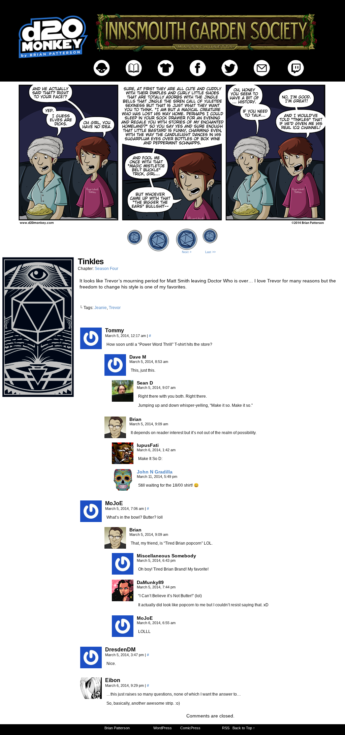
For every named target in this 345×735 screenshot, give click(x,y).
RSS (225, 728)
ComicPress (190, 728)
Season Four (106, 268)
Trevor (115, 307)
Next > (186, 252)
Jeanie (100, 307)
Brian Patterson (117, 728)
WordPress (162, 728)
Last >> (210, 252)
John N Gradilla (154, 471)
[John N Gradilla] (122, 489)
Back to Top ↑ (243, 728)
